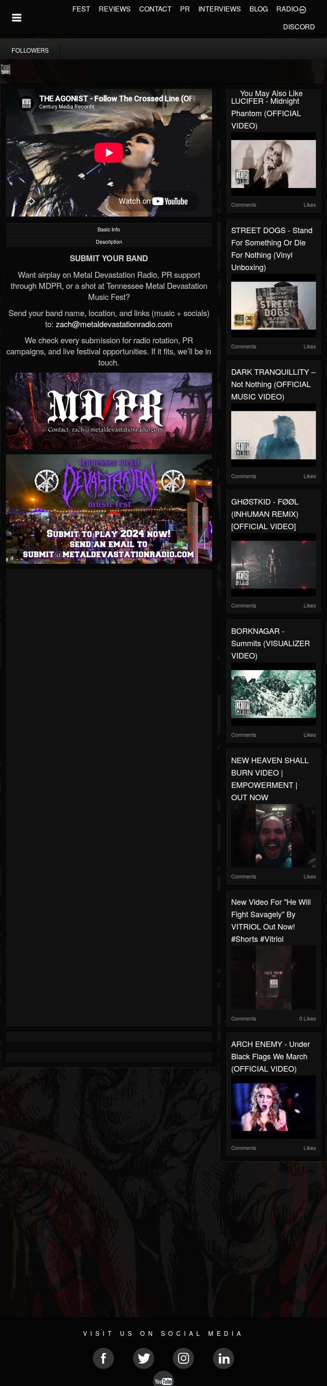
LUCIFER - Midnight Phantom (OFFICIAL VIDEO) (266, 113)
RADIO (287, 9)
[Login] (302, 9)
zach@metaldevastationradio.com (114, 323)
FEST (81, 9)
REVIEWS (115, 9)
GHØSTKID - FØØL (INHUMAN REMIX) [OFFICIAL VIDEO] (264, 513)
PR (185, 9)
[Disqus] (109, 687)
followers (30, 50)
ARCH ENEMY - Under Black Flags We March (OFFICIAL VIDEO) (270, 1056)
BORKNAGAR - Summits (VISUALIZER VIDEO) (270, 643)
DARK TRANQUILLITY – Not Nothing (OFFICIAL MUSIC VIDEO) (273, 384)
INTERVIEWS (219, 9)
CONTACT (155, 9)
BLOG (259, 9)
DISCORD (299, 26)
